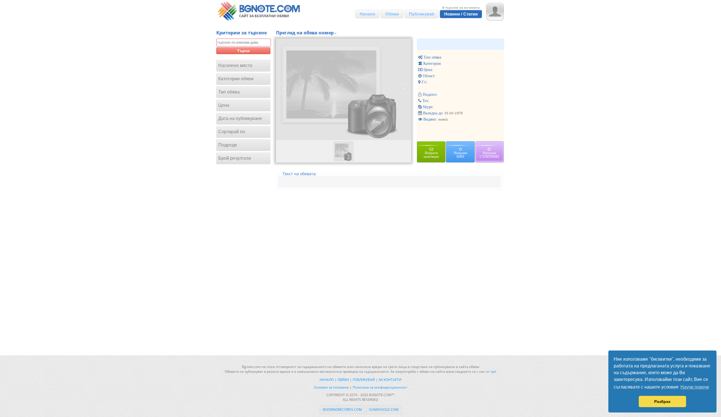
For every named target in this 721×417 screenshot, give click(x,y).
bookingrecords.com (342, 409)
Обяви (392, 14)
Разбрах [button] (662, 401)
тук (492, 371)
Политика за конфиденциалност (380, 387)
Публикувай (421, 14)
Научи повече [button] (694, 387)
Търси (243, 50)
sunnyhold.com (384, 409)
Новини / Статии (461, 14)
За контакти (390, 379)
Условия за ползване (331, 387)
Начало (367, 14)
